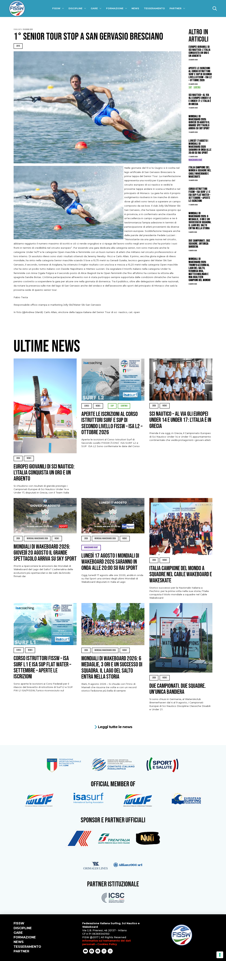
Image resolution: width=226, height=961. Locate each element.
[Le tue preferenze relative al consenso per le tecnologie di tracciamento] (219, 954)
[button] (214, 8)
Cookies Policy (107, 944)
